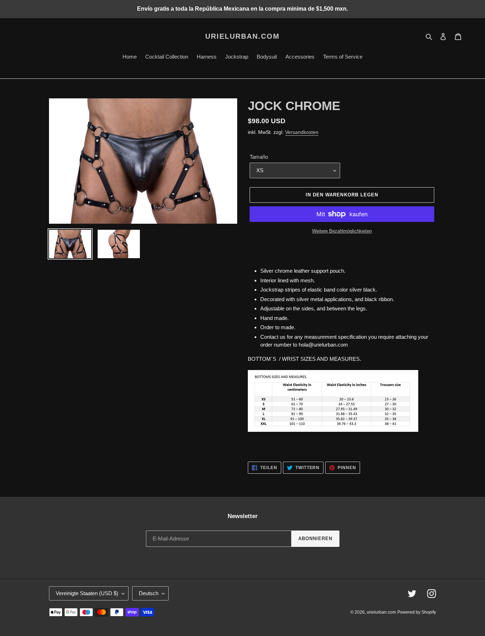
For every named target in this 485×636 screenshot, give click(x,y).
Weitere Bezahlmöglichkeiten (342, 231)
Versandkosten (301, 132)
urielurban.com (242, 36)
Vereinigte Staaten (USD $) (87, 593)
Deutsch (148, 593)
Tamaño (259, 157)
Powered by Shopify (416, 612)
